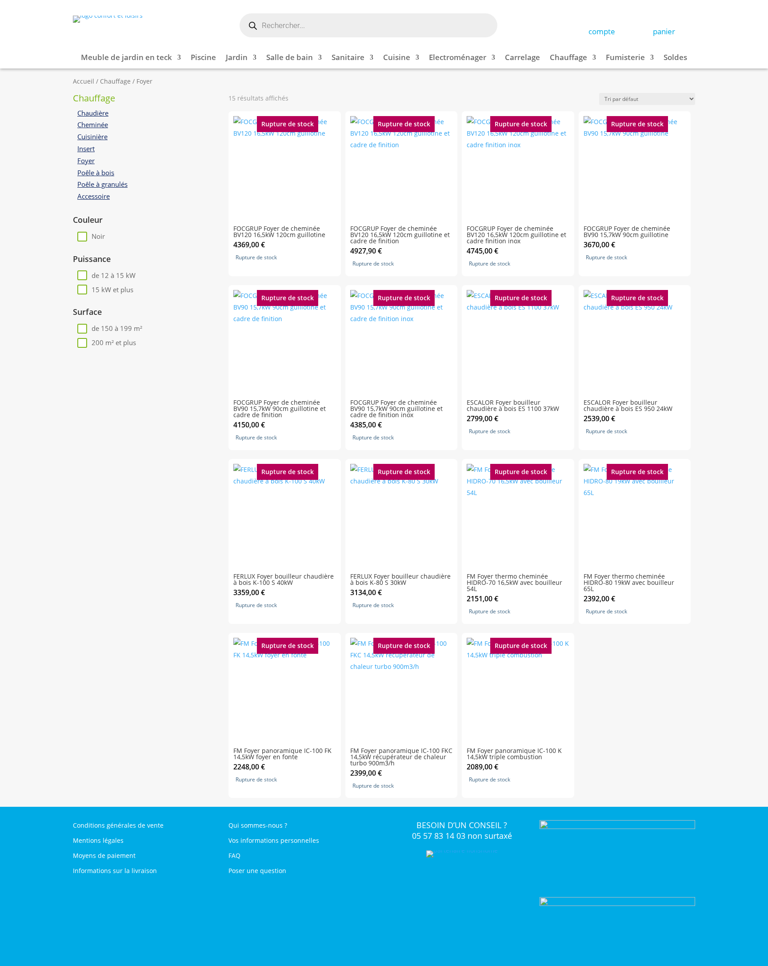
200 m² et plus (114, 342)
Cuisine (396, 58)
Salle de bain (289, 58)
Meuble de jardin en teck (126, 58)
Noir (98, 236)
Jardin (237, 58)
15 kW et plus (112, 289)
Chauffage (568, 58)
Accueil (83, 81)
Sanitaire (348, 58)
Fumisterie (625, 58)
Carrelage (522, 58)
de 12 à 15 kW (114, 275)
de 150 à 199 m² (117, 328)
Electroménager (457, 58)
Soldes (675, 58)
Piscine (203, 58)
